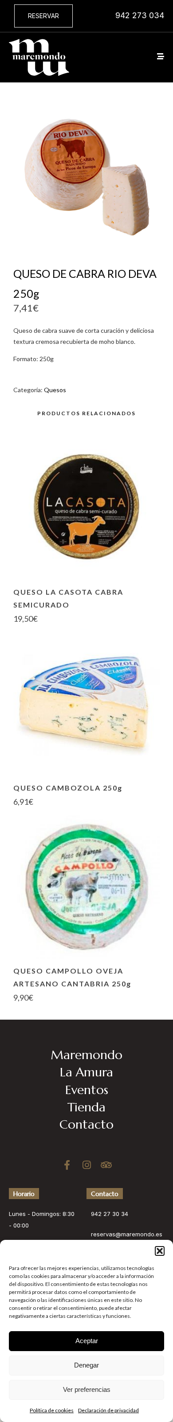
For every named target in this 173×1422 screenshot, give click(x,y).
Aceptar (86, 1340)
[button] (159, 1251)
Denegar (86, 1365)
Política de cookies (52, 1410)
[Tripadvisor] (106, 1165)
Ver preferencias (86, 1389)
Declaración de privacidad (108, 1410)
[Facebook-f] (67, 1165)
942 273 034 (139, 15)
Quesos (55, 389)
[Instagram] (86, 1165)
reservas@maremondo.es (126, 1234)
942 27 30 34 (109, 1213)
